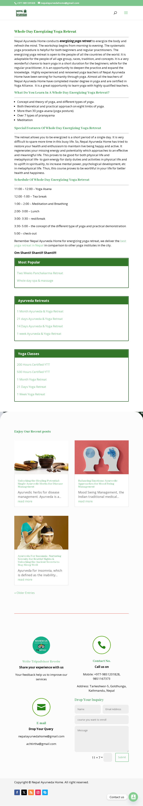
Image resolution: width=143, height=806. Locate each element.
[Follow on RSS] (31, 792)
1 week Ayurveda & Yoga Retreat (39, 334)
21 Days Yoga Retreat (31, 387)
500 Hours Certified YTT (33, 372)
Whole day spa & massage (35, 281)
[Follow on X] (24, 792)
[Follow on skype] (45, 792)
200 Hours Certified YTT (33, 364)
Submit (122, 757)
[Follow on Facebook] (17, 792)
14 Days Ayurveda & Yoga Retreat (40, 326)
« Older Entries (24, 593)
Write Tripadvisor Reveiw (41, 662)
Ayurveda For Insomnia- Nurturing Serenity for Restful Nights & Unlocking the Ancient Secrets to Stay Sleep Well (39, 560)
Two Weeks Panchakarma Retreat (40, 273)
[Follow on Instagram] (38, 792)
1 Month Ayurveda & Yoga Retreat (40, 311)
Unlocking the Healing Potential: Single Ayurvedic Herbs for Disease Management (40, 484)
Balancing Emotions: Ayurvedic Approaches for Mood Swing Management (98, 484)
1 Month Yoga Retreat (32, 379)
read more (25, 501)
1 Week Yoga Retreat (31, 394)
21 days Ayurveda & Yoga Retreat (40, 319)
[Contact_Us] (133, 797)
